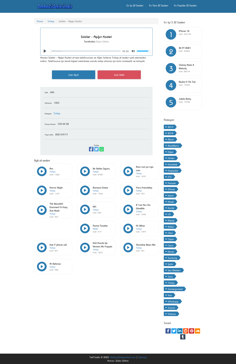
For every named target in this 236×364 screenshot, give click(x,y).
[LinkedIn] (179, 331)
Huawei (172, 183)
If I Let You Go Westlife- (143, 206)
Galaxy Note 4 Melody (186, 66)
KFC (94, 206)
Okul (170, 232)
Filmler (95, 228)
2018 (170, 133)
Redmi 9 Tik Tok (187, 81)
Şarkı (170, 264)
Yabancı (172, 313)
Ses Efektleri (174, 270)
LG (169, 214)
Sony (170, 276)
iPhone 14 (184, 30)
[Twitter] (174, 331)
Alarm (171, 139)
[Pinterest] (191, 331)
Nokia (171, 226)
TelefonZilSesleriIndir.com (123, 357)
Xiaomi (171, 307)
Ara (51, 168)
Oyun (170, 245)
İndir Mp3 (74, 74)
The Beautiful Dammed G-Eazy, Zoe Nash (59, 207)
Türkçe (51, 21)
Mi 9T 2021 (185, 47)
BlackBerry (173, 145)
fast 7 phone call (58, 244)
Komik (171, 207)
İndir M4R (119, 74)
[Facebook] (168, 331)
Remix (171, 251)
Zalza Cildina (102, 41)
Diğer (170, 151)
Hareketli (172, 164)
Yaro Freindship (144, 187)
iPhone (171, 189)
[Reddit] (185, 331)
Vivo (170, 295)
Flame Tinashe (100, 225)
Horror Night (56, 187)
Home (40, 21)
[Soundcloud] (197, 331)
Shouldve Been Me (145, 244)
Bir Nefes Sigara (101, 168)
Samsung (172, 257)
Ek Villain (140, 225)
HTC (170, 176)
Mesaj (171, 220)
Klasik (171, 201)
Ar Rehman (55, 263)
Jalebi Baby (185, 98)
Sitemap (142, 357)
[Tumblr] (182, 336)
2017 (170, 126)
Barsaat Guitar (100, 187)
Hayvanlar (173, 170)
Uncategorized (175, 288)
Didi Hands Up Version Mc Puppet (102, 244)
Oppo (171, 239)
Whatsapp (173, 301)
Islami (171, 195)
